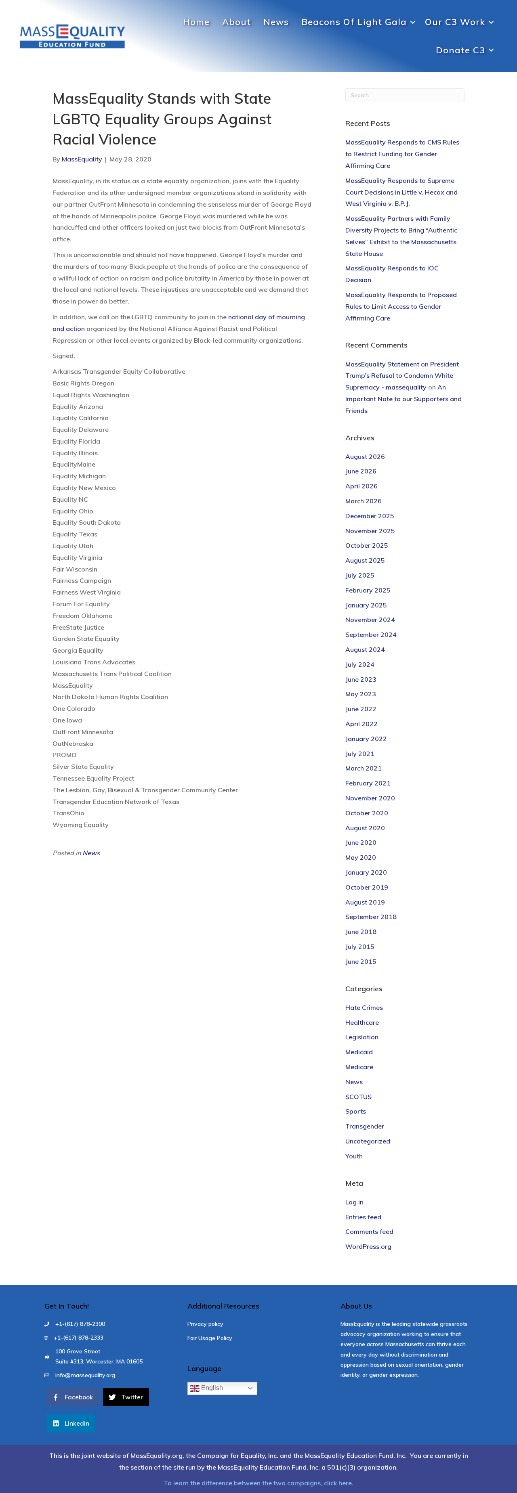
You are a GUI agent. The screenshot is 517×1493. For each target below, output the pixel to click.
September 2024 (371, 634)
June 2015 (360, 961)
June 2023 (360, 679)
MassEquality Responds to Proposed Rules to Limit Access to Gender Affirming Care (401, 306)
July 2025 (359, 575)
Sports (355, 1111)
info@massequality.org (85, 1375)
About (236, 21)
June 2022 (360, 709)
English (211, 1387)
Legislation (361, 1037)
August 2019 (365, 902)
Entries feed (363, 1217)
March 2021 (363, 768)
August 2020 (365, 828)
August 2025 (365, 560)
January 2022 (366, 739)
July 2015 (359, 946)
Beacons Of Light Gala (354, 21)
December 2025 (369, 516)
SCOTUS (358, 1097)
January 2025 (366, 605)
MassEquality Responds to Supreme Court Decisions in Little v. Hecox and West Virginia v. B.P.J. (401, 192)
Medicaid (359, 1052)
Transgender (364, 1126)
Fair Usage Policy (209, 1338)
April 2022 (361, 724)
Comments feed (369, 1231)
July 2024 (359, 664)
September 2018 (371, 917)
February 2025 (368, 590)
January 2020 (366, 872)
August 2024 (365, 649)
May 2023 (360, 694)
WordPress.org (368, 1246)
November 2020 (370, 798)
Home (196, 21)
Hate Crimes (364, 1007)
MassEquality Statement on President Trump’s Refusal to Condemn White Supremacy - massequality (402, 376)
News (276, 21)
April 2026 (361, 486)
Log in (354, 1202)
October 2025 (366, 545)
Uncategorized (367, 1141)
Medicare (359, 1067)
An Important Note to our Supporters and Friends (403, 399)
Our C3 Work (455, 21)
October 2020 (366, 813)
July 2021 (359, 754)
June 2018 (360, 932)
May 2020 (360, 857)
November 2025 (370, 531)
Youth (354, 1156)
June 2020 (360, 842)
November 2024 (370, 620)
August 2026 (365, 456)
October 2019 (366, 887)
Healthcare (362, 1022)
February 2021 (368, 783)
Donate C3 (460, 50)
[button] (412, 22)
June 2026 (360, 471)
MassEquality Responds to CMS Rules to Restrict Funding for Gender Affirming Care (402, 154)
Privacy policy (205, 1324)
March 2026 (363, 501)
